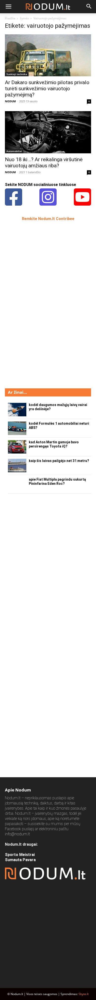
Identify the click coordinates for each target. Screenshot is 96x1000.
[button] (8, 6)
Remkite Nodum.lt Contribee (48, 218)
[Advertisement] (42, 304)
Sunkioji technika (16, 74)
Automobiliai (14, 151)
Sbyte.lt (84, 994)
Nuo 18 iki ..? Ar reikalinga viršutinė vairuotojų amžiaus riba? (44, 163)
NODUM (10, 101)
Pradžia (10, 18)
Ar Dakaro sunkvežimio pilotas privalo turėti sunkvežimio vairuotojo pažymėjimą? (47, 88)
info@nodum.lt (17, 834)
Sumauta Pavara (20, 859)
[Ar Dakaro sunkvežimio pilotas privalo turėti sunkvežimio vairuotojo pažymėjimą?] (48, 55)
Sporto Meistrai (20, 854)
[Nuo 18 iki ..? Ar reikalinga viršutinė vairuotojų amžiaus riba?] (48, 132)
